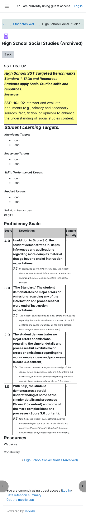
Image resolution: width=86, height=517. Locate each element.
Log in (78, 6)
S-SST (5, 24)
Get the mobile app (20, 500)
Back (7, 54)
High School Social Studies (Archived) (51, 460)
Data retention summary (23, 495)
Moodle (30, 511)
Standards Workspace (25, 24)
